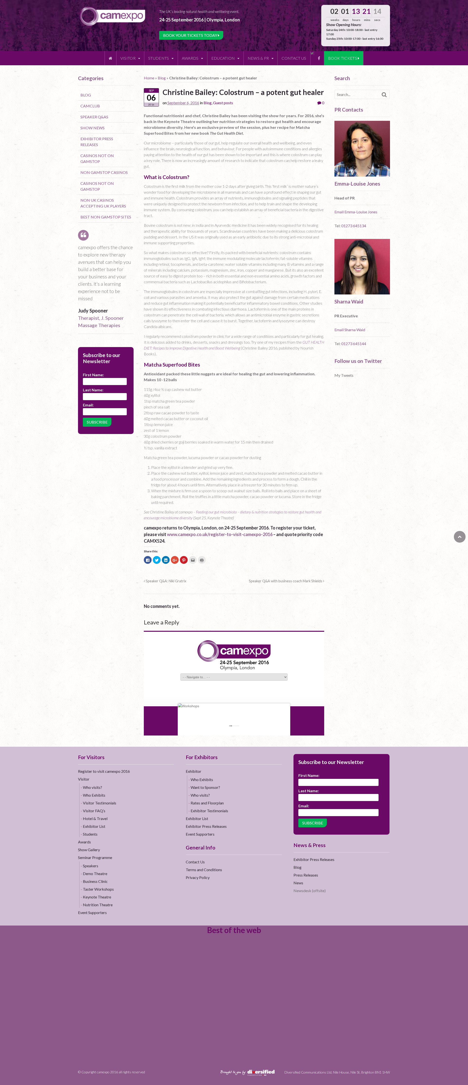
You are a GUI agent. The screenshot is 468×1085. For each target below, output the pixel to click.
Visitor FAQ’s (94, 810)
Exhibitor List (94, 826)
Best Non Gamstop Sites (105, 217)
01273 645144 (353, 343)
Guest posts (223, 102)
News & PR (258, 58)
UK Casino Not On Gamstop (234, 1047)
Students (158, 58)
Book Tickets (343, 58)
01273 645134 (353, 225)
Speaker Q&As (94, 116)
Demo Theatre (95, 873)
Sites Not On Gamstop (234, 982)
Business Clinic (95, 881)
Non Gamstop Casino (234, 947)
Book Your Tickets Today (190, 35)
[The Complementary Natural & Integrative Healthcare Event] (112, 16)
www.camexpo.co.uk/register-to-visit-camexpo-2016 (220, 534)
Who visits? (92, 787)
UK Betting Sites (234, 1041)
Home (149, 77)
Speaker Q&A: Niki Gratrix (165, 581)
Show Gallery (89, 849)
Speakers (90, 865)
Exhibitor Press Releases (206, 826)
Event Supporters (92, 912)
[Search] (384, 95)
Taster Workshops (98, 889)
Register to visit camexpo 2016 (104, 771)
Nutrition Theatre (98, 904)
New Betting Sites (234, 965)
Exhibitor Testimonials (209, 810)
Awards (190, 58)
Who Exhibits (94, 795)
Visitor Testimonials (99, 803)
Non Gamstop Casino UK (234, 988)
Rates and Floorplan (207, 803)
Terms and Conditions (204, 869)
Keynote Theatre (97, 897)
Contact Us (294, 58)
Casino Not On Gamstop (234, 1000)
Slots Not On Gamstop (234, 1035)
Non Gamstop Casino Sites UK (234, 976)
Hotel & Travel (95, 818)
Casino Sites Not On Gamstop (234, 959)
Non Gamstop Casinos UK (234, 1023)
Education (223, 58)
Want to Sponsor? (205, 787)
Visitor (128, 58)
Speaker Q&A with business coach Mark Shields (286, 581)
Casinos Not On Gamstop (234, 941)
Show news (92, 127)
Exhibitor (193, 771)
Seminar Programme (95, 857)
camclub (90, 106)
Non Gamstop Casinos (104, 172)
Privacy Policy (198, 877)
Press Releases (305, 875)
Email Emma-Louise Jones (355, 211)
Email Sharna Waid (349, 329)
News (298, 882)
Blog (162, 77)
